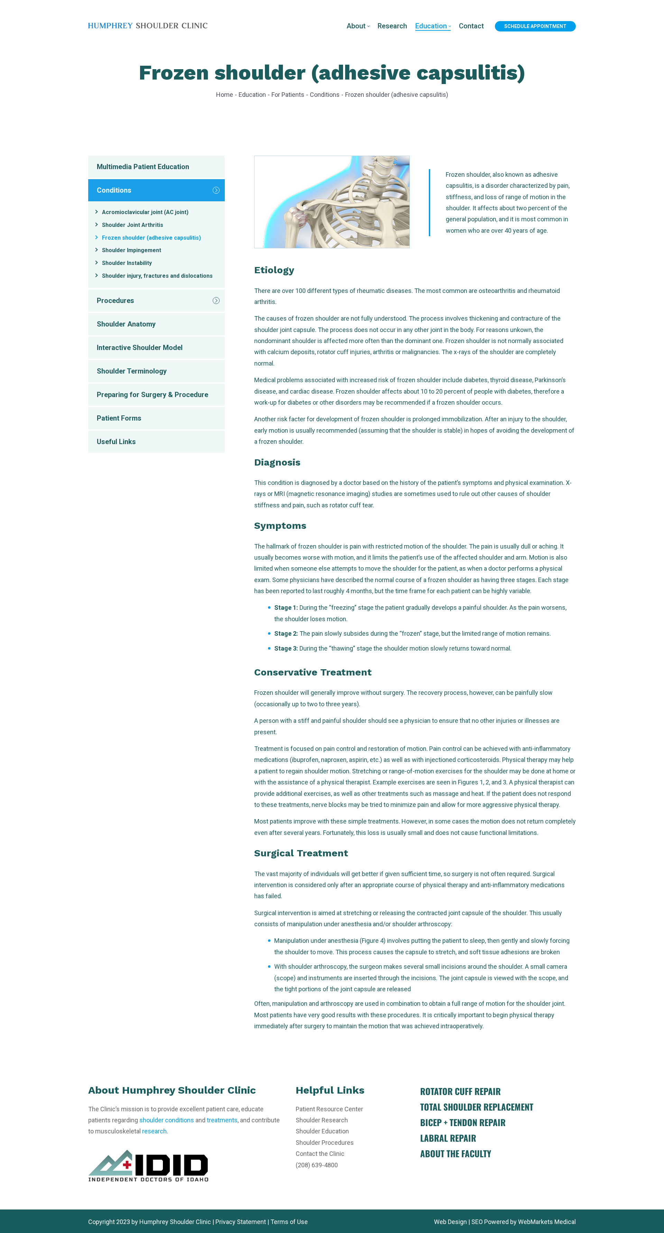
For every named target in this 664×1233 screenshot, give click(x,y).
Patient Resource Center (329, 1109)
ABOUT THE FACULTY (455, 1153)
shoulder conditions (166, 1120)
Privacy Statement (240, 1221)
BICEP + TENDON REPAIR (463, 1122)
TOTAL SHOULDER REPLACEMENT (476, 1106)
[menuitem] (358, 26)
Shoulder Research (322, 1120)
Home (224, 94)
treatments (222, 1120)
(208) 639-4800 (317, 1165)
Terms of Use (289, 1221)
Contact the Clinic (320, 1153)
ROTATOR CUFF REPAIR (460, 1091)
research (154, 1131)
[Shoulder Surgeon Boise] (148, 26)
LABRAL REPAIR (448, 1137)
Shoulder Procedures (325, 1142)
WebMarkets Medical (547, 1221)
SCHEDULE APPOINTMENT (535, 26)
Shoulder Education (322, 1131)
